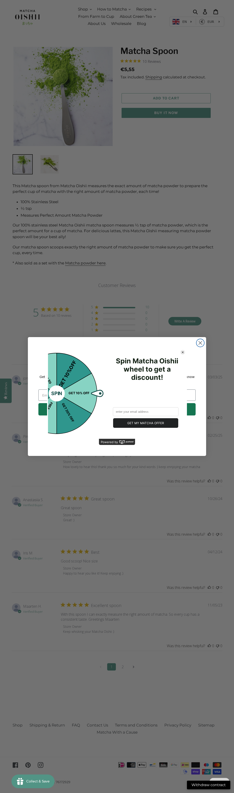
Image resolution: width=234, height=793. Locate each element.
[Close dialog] (200, 343)
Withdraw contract (208, 785)
